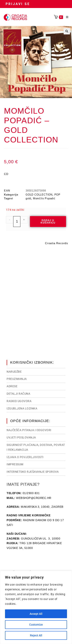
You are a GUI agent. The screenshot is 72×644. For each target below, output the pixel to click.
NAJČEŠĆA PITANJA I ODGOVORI (29, 430)
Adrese (12, 386)
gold (28, 198)
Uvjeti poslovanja (21, 437)
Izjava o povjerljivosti (25, 457)
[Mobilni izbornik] (66, 17)
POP (57, 194)
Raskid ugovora (19, 401)
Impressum (15, 464)
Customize (36, 624)
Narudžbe (14, 371)
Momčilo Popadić (44, 198)
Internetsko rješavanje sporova (33, 471)
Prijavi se (18, 4)
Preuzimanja (17, 378)
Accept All (36, 613)
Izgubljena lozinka (22, 408)
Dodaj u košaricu (48, 221)
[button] (67, 31)
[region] (36, 607)
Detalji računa (18, 393)
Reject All (36, 635)
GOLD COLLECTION (39, 194)
